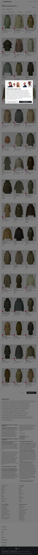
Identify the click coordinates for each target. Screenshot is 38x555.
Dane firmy (14, 99)
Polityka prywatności (9, 99)
